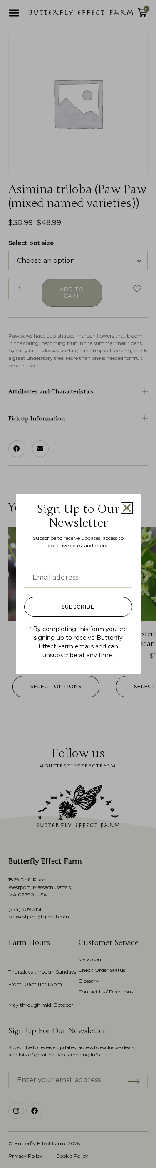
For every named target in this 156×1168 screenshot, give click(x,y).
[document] (78, 584)
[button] (126, 508)
